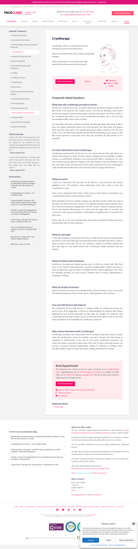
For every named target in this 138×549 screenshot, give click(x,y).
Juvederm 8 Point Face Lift (21, 56)
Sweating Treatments (20, 108)
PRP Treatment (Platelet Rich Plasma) (21, 93)
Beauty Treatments (19, 127)
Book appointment (78, 495)
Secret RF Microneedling (21, 122)
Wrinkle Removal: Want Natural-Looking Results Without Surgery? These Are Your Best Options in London (23, 184)
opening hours (88, 375)
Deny (108, 540)
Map (73, 490)
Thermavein (16, 87)
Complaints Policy (107, 506)
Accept (91, 540)
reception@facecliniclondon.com (77, 15)
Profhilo (15, 73)
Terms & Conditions (27, 506)
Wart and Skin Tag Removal (22, 113)
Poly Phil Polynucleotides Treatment (20, 67)
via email (96, 372)
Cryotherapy (17, 52)
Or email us (62, 396)
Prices (87, 81)
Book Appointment (65, 81)
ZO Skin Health (17, 117)
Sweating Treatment (88, 433)
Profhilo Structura (18, 78)
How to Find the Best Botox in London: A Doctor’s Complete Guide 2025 (24, 229)
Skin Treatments (18, 103)
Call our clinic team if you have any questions (76, 390)
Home (16, 506)
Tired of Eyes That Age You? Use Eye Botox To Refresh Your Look (24, 221)
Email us (112, 81)
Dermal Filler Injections (21, 40)
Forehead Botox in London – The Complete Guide (22, 194)
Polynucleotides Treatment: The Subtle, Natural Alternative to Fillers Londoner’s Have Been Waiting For (24, 202)
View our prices (64, 393)
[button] (134, 524)
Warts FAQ (59, 407)
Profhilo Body (17, 82)
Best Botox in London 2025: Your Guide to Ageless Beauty (23, 238)
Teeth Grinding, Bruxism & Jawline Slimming (23, 46)
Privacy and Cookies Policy (99, 545)
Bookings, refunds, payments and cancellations (79, 506)
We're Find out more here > (89, 473)
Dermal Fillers (104, 433)
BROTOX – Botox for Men (20, 244)
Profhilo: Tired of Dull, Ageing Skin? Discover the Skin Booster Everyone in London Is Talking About (24, 212)
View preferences (126, 540)
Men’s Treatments (18, 61)
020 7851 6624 (14, 6)
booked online (85, 372)
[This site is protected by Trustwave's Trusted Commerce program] (50, 538)
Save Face (120, 506)
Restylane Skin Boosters (21, 99)
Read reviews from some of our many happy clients (90, 468)
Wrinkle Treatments (19, 35)
